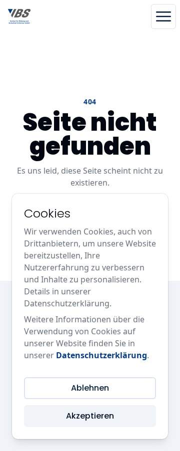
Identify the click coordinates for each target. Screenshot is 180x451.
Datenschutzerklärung (101, 355)
